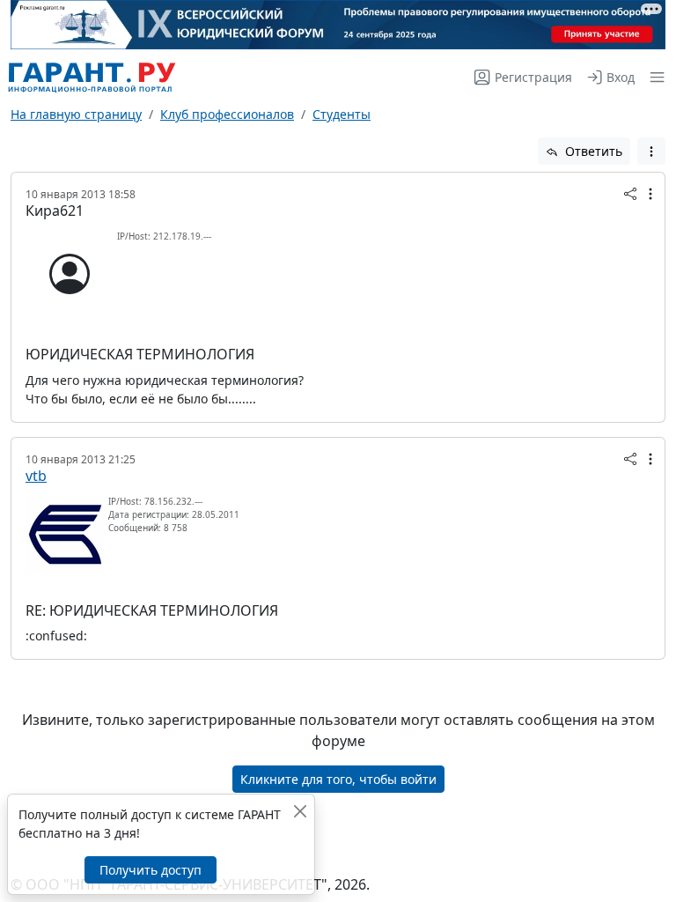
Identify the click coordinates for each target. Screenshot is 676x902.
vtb (36, 475)
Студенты (341, 114)
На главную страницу (76, 114)
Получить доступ (150, 869)
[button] (653, 77)
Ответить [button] (592, 151)
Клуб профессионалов (227, 114)
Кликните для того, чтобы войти (338, 779)
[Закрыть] (299, 811)
